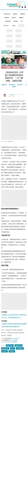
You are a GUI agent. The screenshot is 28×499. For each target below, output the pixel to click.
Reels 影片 (6, 25)
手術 (12, 348)
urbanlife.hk (16, 338)
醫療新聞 (12, 84)
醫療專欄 (22, 14)
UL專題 (13, 25)
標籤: (3, 345)
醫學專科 (7, 17)
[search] (25, 5)
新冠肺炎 (15, 21)
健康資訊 (15, 14)
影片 (22, 21)
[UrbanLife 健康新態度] (14, 5)
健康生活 (14, 17)
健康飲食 (21, 17)
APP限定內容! (7, 14)
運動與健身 (8, 21)
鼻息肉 (4, 351)
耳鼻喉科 (20, 348)
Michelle (12, 94)
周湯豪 (12, 351)
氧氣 (6, 104)
